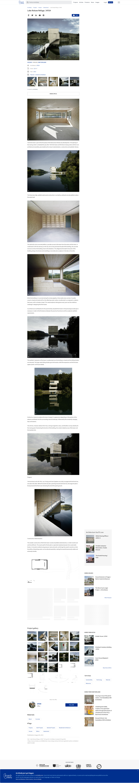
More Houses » (108, 597)
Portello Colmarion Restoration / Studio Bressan (101, 548)
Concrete (37, 719)
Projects (75, 2)
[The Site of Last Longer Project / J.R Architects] (89, 591)
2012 (34, 72)
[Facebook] (28, 15)
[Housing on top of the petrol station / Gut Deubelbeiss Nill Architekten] (89, 699)
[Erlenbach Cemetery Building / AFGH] (89, 650)
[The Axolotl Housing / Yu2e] (90, 559)
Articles (81, 2)
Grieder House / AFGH (101, 636)
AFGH (38, 65)
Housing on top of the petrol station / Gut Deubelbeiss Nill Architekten (103, 698)
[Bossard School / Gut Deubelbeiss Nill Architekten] (89, 721)
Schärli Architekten (40, 75)
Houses (29, 62)
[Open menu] (119, 2)
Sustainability (89, 680)
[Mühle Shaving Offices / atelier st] (90, 539)
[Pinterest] (43, 15)
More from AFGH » (107, 667)
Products (87, 2)
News (92, 2)
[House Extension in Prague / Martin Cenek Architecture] (89, 580)
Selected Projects (51, 728)
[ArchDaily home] (21, 2)
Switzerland (42, 62)
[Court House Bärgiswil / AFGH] (89, 661)
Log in (105, 2)
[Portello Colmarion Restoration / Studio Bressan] (90, 549)
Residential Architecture (65, 728)
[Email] (40, 15)
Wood (30, 719)
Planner (32, 75)
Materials (108, 680)
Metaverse (88, 683)
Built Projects (40, 728)
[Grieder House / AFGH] (89, 640)
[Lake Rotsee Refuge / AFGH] (32, 636)
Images (97, 2)
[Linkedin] (36, 15)
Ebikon (38, 731)
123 (35, 68)
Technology (99, 680)
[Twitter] (32, 15)
